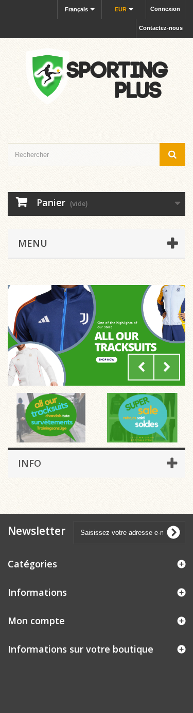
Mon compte (36, 620)
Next (166, 367)
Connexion (165, 9)
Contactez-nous (161, 28)
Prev (141, 367)
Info (29, 463)
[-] (96, 335)
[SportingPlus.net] (96, 81)
